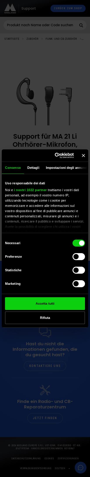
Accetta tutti (45, 303)
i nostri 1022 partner (30, 190)
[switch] (79, 256)
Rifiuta (45, 318)
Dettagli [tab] (33, 167)
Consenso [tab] (13, 167)
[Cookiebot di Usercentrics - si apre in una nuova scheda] (56, 155)
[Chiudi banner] (83, 155)
